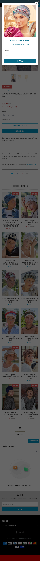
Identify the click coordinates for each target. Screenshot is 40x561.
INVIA (20, 61)
